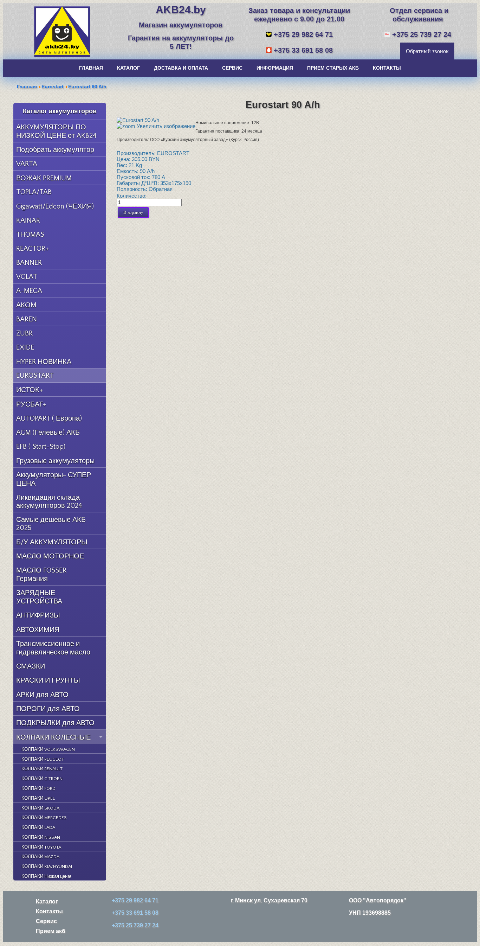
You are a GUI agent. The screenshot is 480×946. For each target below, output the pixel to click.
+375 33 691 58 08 (303, 50)
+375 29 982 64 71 (303, 34)
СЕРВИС (232, 68)
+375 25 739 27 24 (421, 34)
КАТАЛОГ (128, 68)
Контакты (49, 911)
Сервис (46, 921)
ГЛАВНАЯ (91, 68)
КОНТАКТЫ (387, 68)
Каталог (47, 901)
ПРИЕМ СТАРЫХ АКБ (333, 68)
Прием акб (50, 931)
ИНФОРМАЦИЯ (275, 68)
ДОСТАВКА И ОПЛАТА (181, 68)
